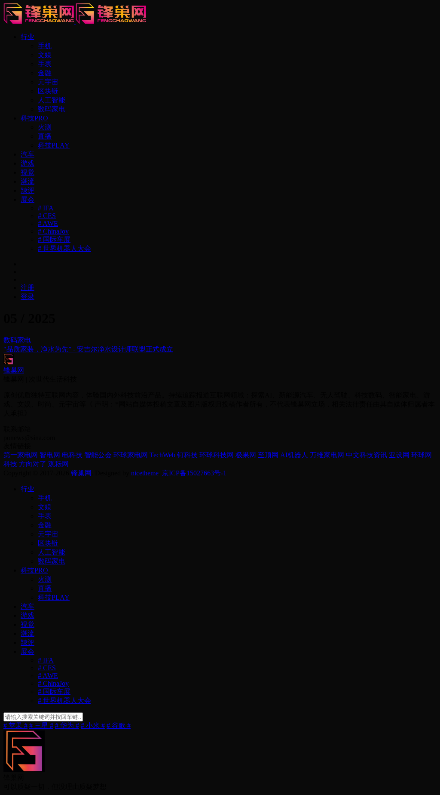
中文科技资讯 (366, 455)
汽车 (27, 154)
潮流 (27, 181)
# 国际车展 (54, 239)
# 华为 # (67, 725)
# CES (47, 215)
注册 (27, 287)
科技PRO (34, 118)
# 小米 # (93, 725)
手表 (45, 64)
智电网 (50, 455)
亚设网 (399, 455)
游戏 (27, 163)
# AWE (48, 223)
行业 (27, 36)
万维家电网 (327, 455)
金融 (45, 73)
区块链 (48, 91)
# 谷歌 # (119, 725)
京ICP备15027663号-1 (194, 473)
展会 (27, 199)
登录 (27, 296)
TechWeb (162, 455)
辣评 (27, 190)
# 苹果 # (15, 725)
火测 (45, 127)
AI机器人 (294, 455)
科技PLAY (54, 145)
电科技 (72, 455)
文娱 (45, 55)
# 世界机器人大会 (64, 248)
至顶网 (268, 455)
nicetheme (145, 473)
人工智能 (51, 100)
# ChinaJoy (53, 231)
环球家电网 (130, 455)
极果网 (245, 455)
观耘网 (58, 464)
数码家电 (51, 109)
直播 (45, 136)
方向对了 (32, 464)
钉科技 (187, 455)
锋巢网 (81, 473)
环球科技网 (216, 455)
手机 (45, 45)
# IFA (46, 208)
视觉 (27, 172)
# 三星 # (41, 725)
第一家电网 (20, 455)
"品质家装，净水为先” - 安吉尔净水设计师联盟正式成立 (88, 349)
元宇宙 (48, 82)
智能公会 (98, 455)
